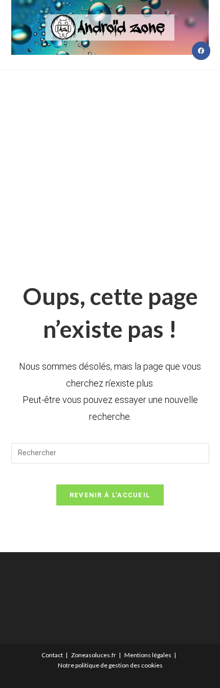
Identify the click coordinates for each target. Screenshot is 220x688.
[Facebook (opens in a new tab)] (201, 51)
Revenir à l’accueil (110, 495)
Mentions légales (147, 655)
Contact (52, 655)
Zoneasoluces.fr (93, 655)
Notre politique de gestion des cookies (110, 665)
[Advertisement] (110, 162)
